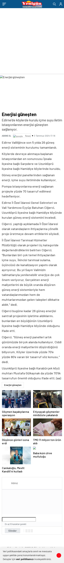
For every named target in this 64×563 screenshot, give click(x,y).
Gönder (12, 530)
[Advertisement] (32, 42)
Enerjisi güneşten (13, 385)
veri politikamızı (25, 559)
